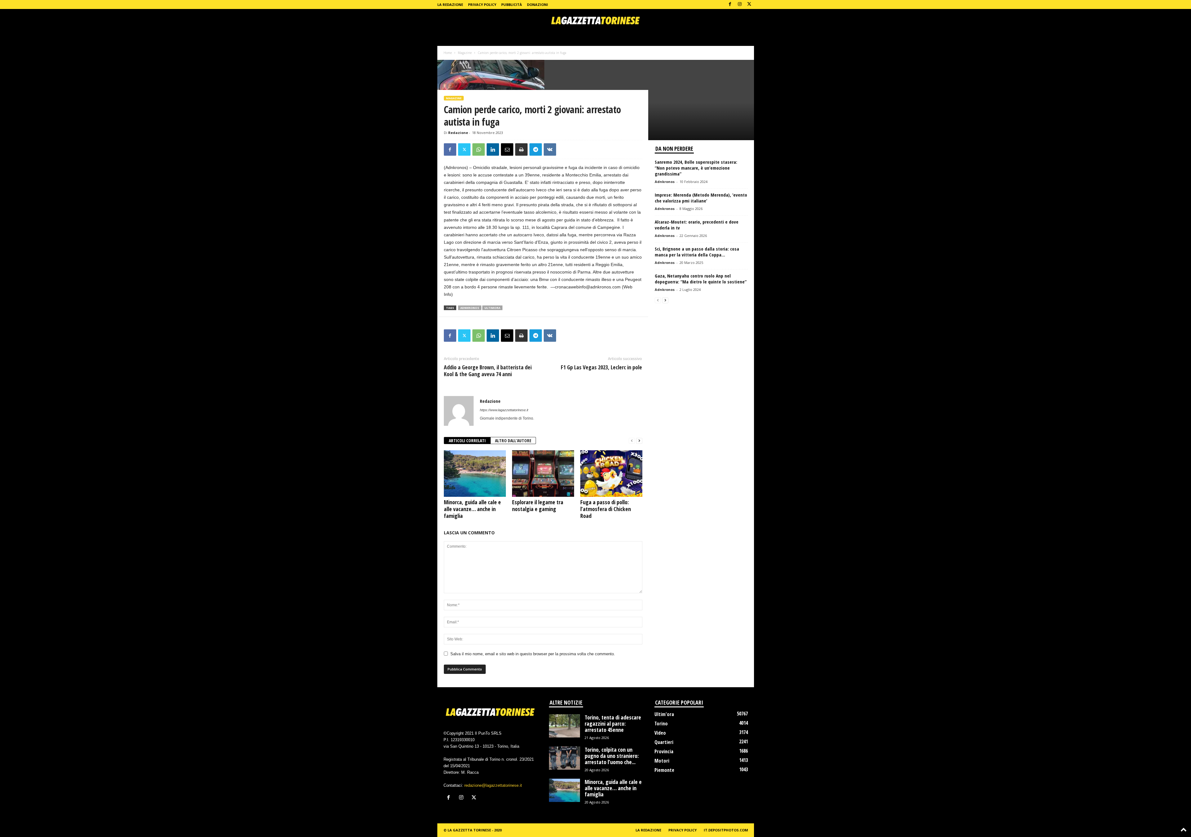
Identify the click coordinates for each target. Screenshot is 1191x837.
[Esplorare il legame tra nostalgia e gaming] (543, 473)
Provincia (663, 751)
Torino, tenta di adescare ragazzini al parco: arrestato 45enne (613, 723)
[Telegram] (535, 149)
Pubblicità (511, 4)
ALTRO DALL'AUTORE (513, 440)
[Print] (521, 149)
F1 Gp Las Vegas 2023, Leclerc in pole (601, 367)
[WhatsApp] (478, 149)
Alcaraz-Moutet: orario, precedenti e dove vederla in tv (696, 225)
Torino (661, 723)
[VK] (550, 149)
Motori (661, 760)
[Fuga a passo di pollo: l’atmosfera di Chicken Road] (611, 473)
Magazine (465, 53)
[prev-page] (632, 441)
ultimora (492, 308)
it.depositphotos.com (726, 830)
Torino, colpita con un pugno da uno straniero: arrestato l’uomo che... (612, 756)
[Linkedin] (493, 149)
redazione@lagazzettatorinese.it (493, 785)
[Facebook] (730, 4)
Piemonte (664, 770)
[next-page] (639, 441)
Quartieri (663, 742)
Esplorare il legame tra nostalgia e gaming (537, 505)
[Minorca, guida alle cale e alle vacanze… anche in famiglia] (475, 473)
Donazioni (537, 4)
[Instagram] (739, 4)
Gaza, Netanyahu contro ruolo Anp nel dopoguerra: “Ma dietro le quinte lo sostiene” (701, 279)
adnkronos (469, 308)
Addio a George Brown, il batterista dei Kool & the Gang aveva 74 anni (488, 370)
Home (448, 53)
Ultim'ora (664, 714)
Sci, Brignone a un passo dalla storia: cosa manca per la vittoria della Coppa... (697, 252)
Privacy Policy (482, 4)
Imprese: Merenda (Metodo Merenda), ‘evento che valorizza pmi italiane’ (701, 198)
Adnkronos (665, 181)
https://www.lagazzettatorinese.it (504, 410)
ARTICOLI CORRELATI (467, 440)
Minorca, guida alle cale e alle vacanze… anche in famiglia (472, 508)
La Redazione (450, 4)
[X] (749, 4)
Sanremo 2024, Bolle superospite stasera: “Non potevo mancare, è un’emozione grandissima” (696, 168)
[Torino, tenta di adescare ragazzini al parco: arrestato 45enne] (564, 725)
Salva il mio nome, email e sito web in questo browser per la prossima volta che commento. (532, 654)
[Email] (507, 149)
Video (660, 732)
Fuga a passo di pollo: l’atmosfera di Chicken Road (605, 508)
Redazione (458, 132)
